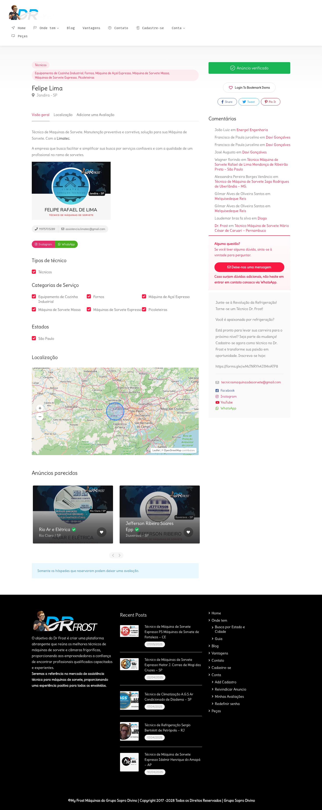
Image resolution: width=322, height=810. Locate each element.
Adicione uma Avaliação (95, 114)
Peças (22, 36)
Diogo (262, 218)
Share (228, 102)
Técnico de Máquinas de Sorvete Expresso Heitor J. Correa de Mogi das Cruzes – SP (173, 664)
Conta (177, 28)
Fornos (89, 73)
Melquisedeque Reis (230, 198)
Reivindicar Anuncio (230, 689)
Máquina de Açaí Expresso (113, 73)
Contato (120, 28)
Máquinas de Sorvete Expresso (56, 77)
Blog (71, 28)
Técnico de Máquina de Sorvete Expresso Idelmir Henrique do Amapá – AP (172, 759)
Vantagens (91, 28)
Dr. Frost (221, 225)
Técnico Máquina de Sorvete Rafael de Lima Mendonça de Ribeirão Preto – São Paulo (251, 164)
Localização (63, 114)
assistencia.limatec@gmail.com (85, 229)
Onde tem (46, 28)
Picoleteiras (86, 77)
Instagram (45, 244)
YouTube (227, 402)
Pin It (272, 102)
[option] (73, 517)
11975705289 (46, 229)
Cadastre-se (152, 28)
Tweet (251, 102)
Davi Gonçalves (278, 137)
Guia (218, 638)
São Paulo (46, 338)
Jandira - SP (46, 95)
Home (21, 28)
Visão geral (41, 114)
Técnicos (40, 65)
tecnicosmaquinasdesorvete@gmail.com (251, 382)
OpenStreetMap (172, 450)
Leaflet (156, 450)
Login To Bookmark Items (252, 87)
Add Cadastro (225, 682)
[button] (40, 408)
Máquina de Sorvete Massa (150, 73)
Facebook (228, 390)
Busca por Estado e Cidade (230, 629)
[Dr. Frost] (32, 11)
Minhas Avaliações (229, 696)
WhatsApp (68, 244)
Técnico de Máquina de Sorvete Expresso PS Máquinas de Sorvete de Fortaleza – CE (172, 631)
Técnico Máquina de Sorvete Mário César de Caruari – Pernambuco (252, 228)
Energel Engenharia (252, 130)
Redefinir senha (227, 703)
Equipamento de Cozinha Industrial (59, 73)
